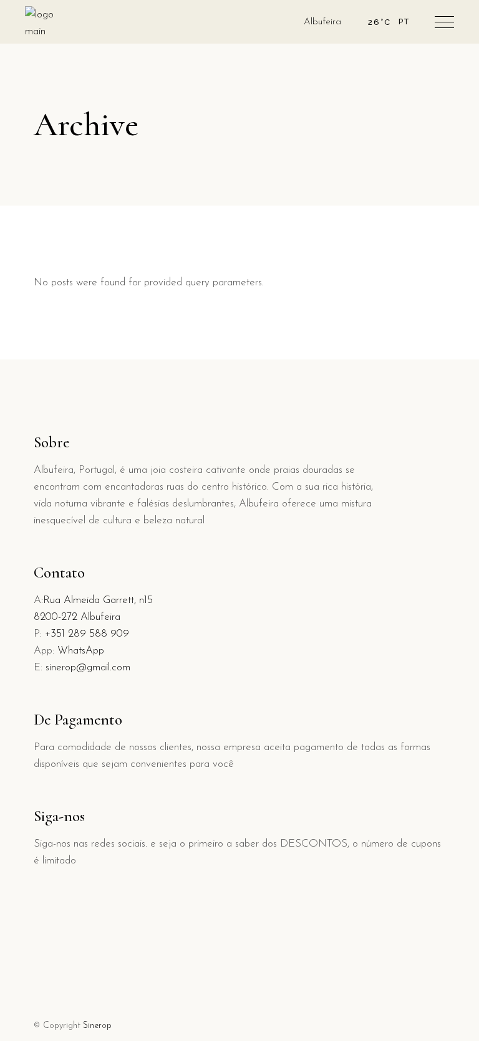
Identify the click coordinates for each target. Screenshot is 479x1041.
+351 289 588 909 (87, 634)
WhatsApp (80, 650)
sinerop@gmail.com (88, 667)
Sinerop (97, 1025)
